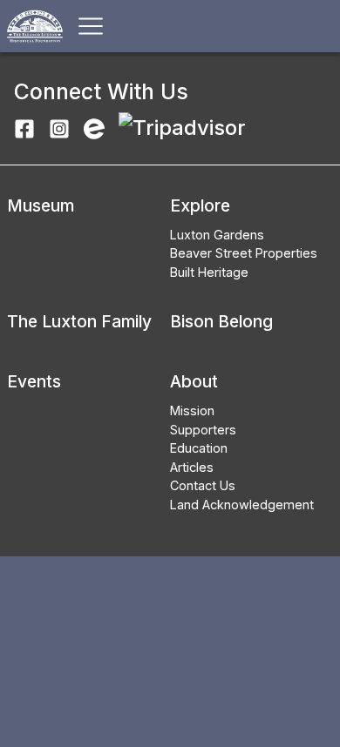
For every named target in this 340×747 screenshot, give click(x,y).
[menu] (40, 237)
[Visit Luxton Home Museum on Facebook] (24, 127)
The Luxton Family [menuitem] (79, 321)
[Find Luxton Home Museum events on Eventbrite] (94, 127)
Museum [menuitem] (40, 205)
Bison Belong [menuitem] (221, 321)
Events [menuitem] (34, 381)
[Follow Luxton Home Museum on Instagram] (59, 127)
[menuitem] (243, 235)
